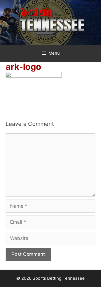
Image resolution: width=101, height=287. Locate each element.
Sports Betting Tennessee (59, 278)
